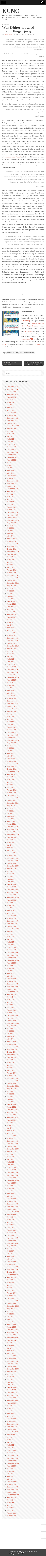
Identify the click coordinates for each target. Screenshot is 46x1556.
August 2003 (11, 1057)
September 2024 (13, 394)
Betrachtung (25, 321)
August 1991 (11, 1434)
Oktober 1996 (12, 1272)
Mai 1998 (10, 1222)
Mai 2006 (10, 971)
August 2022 (11, 460)
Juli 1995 (10, 1311)
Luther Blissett (8, 34)
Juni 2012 (10, 779)
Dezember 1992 (12, 1392)
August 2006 (11, 963)
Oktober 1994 (12, 1335)
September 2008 (13, 897)
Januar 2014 (11, 730)
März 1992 (10, 1416)
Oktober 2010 (12, 832)
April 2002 (10, 1099)
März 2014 (10, 724)
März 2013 (10, 756)
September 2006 (13, 960)
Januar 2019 (11, 572)
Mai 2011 (10, 813)
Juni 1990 (10, 1471)
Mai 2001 (10, 1128)
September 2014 (13, 709)
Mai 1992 (10, 1411)
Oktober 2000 (12, 1146)
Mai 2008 (10, 908)
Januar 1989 (11, 1516)
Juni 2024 (10, 402)
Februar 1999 (12, 1199)
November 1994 (12, 1332)
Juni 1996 (10, 1282)
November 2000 (12, 1144)
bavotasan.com (32, 1554)
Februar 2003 (12, 1073)
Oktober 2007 (12, 926)
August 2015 (11, 680)
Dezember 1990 (12, 1455)
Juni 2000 (10, 1157)
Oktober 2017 (12, 612)
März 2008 (10, 913)
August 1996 (11, 1277)
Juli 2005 (10, 997)
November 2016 (12, 641)
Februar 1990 (12, 1481)
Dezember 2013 (12, 732)
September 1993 (13, 1369)
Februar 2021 (12, 507)
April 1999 (10, 1193)
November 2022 (12, 452)
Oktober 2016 (12, 643)
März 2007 (10, 944)
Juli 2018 (10, 588)
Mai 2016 (10, 656)
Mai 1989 (10, 1505)
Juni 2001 (10, 1125)
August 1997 (11, 1246)
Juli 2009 (10, 871)
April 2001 (10, 1131)
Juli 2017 (10, 620)
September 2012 (13, 772)
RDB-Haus (29, 331)
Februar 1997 (12, 1261)
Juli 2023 (10, 431)
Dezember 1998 (12, 1204)
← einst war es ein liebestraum (10, 363)
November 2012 (12, 766)
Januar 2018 (11, 604)
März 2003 (10, 1070)
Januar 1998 (11, 1233)
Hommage (37, 344)
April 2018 (10, 596)
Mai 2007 (10, 939)
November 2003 (12, 1049)
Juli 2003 (10, 1060)
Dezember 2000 (12, 1141)
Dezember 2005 (12, 984)
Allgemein (5, 24)
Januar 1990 (11, 1484)
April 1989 (10, 1508)
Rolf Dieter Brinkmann (27, 353)
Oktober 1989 (12, 1492)
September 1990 (13, 1463)
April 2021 (10, 502)
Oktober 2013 (12, 738)
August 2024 (11, 397)
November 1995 (12, 1301)
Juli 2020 (10, 525)
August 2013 (11, 743)
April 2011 (10, 816)
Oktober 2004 (12, 1020)
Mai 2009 (10, 876)
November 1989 (12, 1489)
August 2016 (11, 648)
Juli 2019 (10, 557)
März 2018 (10, 599)
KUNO (11, 11)
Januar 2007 (11, 950)
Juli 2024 (10, 400)
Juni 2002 (10, 1094)
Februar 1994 (12, 1356)
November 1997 (12, 1238)
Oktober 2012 (12, 769)
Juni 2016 (10, 654)
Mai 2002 (10, 1096)
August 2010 (11, 837)
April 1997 (10, 1256)
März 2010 (10, 850)
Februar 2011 (11, 821)
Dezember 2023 (12, 418)
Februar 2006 (12, 978)
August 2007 (11, 931)
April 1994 (10, 1351)
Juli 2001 (10, 1123)
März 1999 (10, 1196)
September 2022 (13, 457)
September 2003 (13, 1054)
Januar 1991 (11, 1453)
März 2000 (10, 1165)
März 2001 (10, 1133)
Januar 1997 (11, 1264)
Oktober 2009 (12, 863)
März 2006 (10, 976)
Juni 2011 (10, 811)
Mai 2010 (10, 845)
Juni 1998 (10, 1220)
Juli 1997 (10, 1248)
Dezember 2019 (12, 544)
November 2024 (12, 389)
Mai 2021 (10, 499)
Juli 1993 (10, 1374)
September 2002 (13, 1086)
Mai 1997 (10, 1254)
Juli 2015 (10, 683)
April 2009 (10, 879)
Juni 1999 (10, 1188)
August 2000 (11, 1151)
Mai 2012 (10, 782)
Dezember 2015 (12, 669)
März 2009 (10, 882)
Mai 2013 (10, 751)
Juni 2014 (10, 717)
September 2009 (13, 866)
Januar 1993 (11, 1390)
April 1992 (10, 1413)
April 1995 (10, 1319)
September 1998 (13, 1212)
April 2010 (10, 848)
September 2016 (13, 646)
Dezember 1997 (12, 1235)
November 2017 (12, 609)
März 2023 (10, 441)
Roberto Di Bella (12, 353)
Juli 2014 (10, 714)
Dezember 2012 (12, 764)
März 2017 (10, 630)
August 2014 (11, 711)
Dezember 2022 (12, 449)
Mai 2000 (10, 1159)
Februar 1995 (12, 1324)
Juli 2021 (10, 494)
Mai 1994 (10, 1348)
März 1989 (10, 1510)
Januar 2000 (11, 1170)
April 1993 (10, 1382)
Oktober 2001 (12, 1115)
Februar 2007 (12, 947)
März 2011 (10, 819)
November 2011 (12, 798)
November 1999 (12, 1175)
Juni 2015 (10, 685)
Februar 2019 (12, 570)
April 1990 (10, 1476)
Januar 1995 (11, 1327)
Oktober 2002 (12, 1083)
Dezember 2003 (12, 1047)
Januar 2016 (11, 667)
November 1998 (12, 1206)
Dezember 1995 (12, 1298)
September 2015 (13, 677)
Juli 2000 (10, 1154)
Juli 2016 (10, 651)
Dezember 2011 (12, 795)
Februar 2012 (12, 790)
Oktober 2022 (12, 455)
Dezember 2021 (12, 481)
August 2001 (11, 1120)
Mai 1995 (10, 1316)
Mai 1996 (10, 1285)
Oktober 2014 (12, 706)
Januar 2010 (11, 855)
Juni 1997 (10, 1251)
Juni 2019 (10, 559)
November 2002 (12, 1081)
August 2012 (11, 774)
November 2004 (12, 1018)
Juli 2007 (10, 934)
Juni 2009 (10, 874)
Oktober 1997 (12, 1241)
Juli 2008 (10, 903)
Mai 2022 (10, 468)
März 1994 (10, 1353)
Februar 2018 (12, 601)
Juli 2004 (10, 1028)
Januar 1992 (11, 1421)
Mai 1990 (10, 1474)
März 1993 (10, 1385)
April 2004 (10, 1036)
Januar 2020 (11, 541)
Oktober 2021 (12, 486)
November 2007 (12, 923)
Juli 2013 (10, 745)
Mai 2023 (10, 436)
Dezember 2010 (12, 827)
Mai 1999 (10, 1191)
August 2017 (11, 617)
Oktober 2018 (12, 580)
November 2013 (12, 735)
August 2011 (11, 806)
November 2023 (12, 420)
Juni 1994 (10, 1345)
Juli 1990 (10, 1468)
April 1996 (10, 1288)
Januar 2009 (11, 887)
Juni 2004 (10, 1031)
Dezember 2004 (12, 1015)
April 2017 (10, 628)
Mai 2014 (10, 719)
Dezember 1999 (12, 1172)
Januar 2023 (11, 447)
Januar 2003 (11, 1075)
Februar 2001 (12, 1136)
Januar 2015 (11, 698)
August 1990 (11, 1466)
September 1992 (13, 1400)
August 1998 (11, 1214)
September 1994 (13, 1337)
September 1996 (13, 1275)
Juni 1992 (10, 1408)
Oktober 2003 (12, 1052)
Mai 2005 (10, 1002)
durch (4, 344)
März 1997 (10, 1259)
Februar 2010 (12, 853)
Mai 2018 (10, 593)
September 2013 (13, 740)
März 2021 (10, 504)
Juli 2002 (10, 1091)
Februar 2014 (12, 727)
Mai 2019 (10, 562)
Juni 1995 (10, 1314)
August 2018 (11, 586)
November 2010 (12, 829)
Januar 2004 (11, 1044)
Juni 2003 (10, 1062)
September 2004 (13, 1023)
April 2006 (10, 973)
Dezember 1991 (12, 1424)
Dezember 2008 (12, 889)
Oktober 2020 (12, 517)
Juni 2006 (10, 968)
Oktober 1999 (12, 1178)
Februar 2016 (12, 664)
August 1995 (11, 1309)
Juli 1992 (10, 1406)
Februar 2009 (12, 884)
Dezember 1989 (12, 1487)
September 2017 (13, 614)
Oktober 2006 (12, 958)
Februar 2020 (12, 538)
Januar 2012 (11, 793)
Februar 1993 (12, 1387)
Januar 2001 (11, 1138)
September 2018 (13, 583)
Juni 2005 (10, 999)
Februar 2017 (12, 633)
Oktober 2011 (11, 800)
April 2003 (10, 1068)
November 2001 (12, 1112)
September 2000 (13, 1149)
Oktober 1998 (12, 1209)
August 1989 (11, 1497)
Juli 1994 (10, 1343)
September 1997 (13, 1243)
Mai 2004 (10, 1033)
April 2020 (10, 533)
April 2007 (10, 942)
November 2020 (12, 515)
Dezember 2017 (12, 607)
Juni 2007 (10, 937)
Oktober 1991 (12, 1429)
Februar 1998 (12, 1230)
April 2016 (10, 659)
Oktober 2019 (12, 549)
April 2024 (10, 407)
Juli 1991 (10, 1437)
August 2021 (11, 491)
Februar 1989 (12, 1513)
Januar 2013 (11, 761)
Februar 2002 (12, 1104)
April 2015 (10, 690)
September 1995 (13, 1306)
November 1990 (12, 1458)
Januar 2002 (11, 1107)
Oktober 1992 (12, 1398)
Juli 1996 (10, 1280)
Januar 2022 (11, 478)
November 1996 (12, 1269)
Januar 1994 (11, 1358)
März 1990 (10, 1479)
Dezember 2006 (12, 952)
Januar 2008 (11, 918)
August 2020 (11, 523)
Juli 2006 (10, 965)
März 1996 (10, 1290)
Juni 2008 (10, 905)
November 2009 (12, 861)
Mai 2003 (10, 1065)
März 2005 (10, 1007)
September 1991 (13, 1432)
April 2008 (10, 910)
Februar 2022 (12, 475)
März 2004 (10, 1039)
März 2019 (10, 567)
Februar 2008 (12, 916)
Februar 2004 (12, 1041)
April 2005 (10, 1005)
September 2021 (13, 489)
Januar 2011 (11, 824)
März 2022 (10, 473)
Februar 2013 (12, 758)
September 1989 (13, 1495)
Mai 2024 (10, 405)
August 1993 (11, 1371)
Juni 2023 (10, 434)
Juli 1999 (10, 1186)
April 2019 (10, 565)
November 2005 (12, 986)
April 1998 (10, 1225)
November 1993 (12, 1364)
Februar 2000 (12, 1167)
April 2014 (10, 722)
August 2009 (11, 868)
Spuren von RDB (27, 339)
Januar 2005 (11, 1013)
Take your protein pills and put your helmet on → (33, 363)
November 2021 (12, 483)
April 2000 (10, 1162)
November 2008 (12, 892)
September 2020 (13, 520)
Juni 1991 (10, 1440)
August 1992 (11, 1403)
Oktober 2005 (12, 989)
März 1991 (10, 1447)
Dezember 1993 (12, 1361)
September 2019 (13, 551)
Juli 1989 (10, 1500)
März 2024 (10, 410)
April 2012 (10, 785)
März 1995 (10, 1322)
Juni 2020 (10, 528)
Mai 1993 (10, 1379)
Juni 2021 (10, 496)
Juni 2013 (10, 748)
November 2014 (12, 703)
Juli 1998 (10, 1217)
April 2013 (10, 753)
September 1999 (13, 1180)
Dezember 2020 (12, 512)
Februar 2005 (12, 1010)
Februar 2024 (12, 413)
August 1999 (11, 1183)
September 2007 (13, 929)
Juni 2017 (10, 622)
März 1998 (10, 1227)
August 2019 (11, 554)
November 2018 (12, 578)
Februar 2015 (12, 696)
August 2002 (11, 1089)
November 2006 (12, 955)
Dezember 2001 (12, 1110)
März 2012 (10, 787)
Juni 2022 (10, 465)
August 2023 (11, 428)
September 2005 (13, 992)
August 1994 (11, 1340)
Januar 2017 (11, 635)
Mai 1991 (10, 1442)
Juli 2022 (10, 462)
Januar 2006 (11, 981)
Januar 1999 (11, 1201)
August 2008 (11, 900)
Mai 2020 (10, 530)
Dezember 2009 (12, 858)
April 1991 (10, 1445)
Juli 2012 (10, 777)
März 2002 (10, 1102)
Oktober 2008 (12, 895)
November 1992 (12, 1395)
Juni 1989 (10, 1502)
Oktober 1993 (12, 1366)
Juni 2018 (10, 591)
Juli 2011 (10, 808)
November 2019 (12, 546)
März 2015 (10, 693)
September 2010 (13, 834)
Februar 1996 (12, 1293)
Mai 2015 (10, 688)
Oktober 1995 (12, 1303)
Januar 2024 (11, 415)
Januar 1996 (11, 1296)
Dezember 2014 (12, 701)
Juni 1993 (10, 1377)
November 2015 (12, 672)
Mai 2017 (10, 625)
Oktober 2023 (12, 423)
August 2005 (11, 994)
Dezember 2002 (12, 1078)
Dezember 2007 (12, 921)
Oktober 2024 (12, 392)
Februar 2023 (12, 444)
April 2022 (10, 470)
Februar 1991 (12, 1450)
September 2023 (13, 426)
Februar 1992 (12, 1419)
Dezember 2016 (12, 638)
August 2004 (11, 1026)
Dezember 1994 (12, 1330)
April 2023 (10, 439)
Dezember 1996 (12, 1267)
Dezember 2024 (12, 386)
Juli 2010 (10, 840)
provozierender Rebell (12, 157)
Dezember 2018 (12, 575)
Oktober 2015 (12, 675)
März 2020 (10, 536)
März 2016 (10, 662)
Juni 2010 (10, 842)
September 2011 (13, 803)
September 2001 (13, 1117)
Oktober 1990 (12, 1461)
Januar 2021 (11, 510)
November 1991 (12, 1426)
